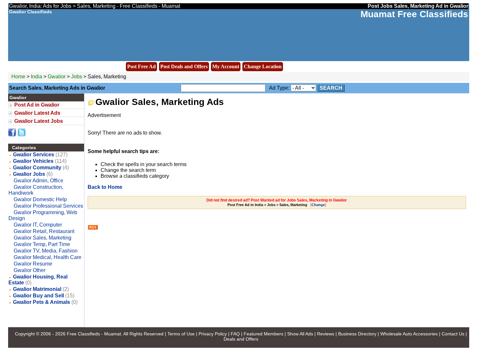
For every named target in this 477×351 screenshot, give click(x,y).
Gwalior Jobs (29, 174)
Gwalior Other (29, 270)
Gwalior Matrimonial (37, 289)
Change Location (263, 66)
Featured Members (263, 333)
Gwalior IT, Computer (38, 225)
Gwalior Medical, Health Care (47, 257)
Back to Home (105, 187)
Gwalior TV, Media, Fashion (46, 251)
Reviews (325, 333)
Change (318, 205)
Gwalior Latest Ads (37, 113)
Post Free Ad (141, 66)
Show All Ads (300, 333)
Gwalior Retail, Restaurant (44, 231)
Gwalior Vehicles (33, 161)
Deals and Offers (241, 339)
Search (331, 88)
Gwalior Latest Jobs (38, 121)
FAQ (235, 333)
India (36, 76)
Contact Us (453, 333)
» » (267, 205)
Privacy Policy (213, 333)
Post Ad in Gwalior (36, 105)
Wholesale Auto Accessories (409, 333)
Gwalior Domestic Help (40, 199)
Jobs (76, 76)
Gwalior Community (37, 167)
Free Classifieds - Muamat (94, 333)
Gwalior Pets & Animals (41, 302)
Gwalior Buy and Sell (38, 295)
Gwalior (57, 76)
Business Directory (357, 333)
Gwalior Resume (33, 263)
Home (18, 76)
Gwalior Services (33, 154)
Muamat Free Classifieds (414, 14)
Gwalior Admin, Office (38, 180)
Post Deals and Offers (184, 66)
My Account (225, 66)
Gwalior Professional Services (48, 206)
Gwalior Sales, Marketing (42, 237)
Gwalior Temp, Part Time (42, 244)
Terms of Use (181, 333)
